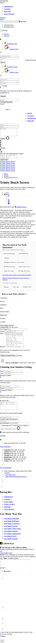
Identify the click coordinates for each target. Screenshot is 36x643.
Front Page (8, 502)
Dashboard (8, 6)
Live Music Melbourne (12, 533)
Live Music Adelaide (11, 518)
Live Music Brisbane (11, 521)
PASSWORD (5, 423)
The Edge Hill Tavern (24, 271)
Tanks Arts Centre (9, 271)
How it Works (9, 14)
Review (3, 347)
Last (2, 373)
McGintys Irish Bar (9, 266)
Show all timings (5, 446)
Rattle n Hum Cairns (24, 266)
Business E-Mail (18, 379)
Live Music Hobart (11, 531)
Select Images (4, 325)
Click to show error (6, 553)
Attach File (5, 400)
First (2, 371)
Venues (6, 176)
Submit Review (21, 207)
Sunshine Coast (27, 287)
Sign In (6, 34)
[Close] (1, 152)
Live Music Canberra (12, 523)
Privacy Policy (9, 504)
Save (7, 193)
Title (2, 333)
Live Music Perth (10, 536)
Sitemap (7, 507)
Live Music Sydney (11, 539)
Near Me (7, 11)
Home (29, 113)
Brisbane (6, 287)
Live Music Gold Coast (12, 528)
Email (2, 331)
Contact (7, 9)
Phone (2, 388)
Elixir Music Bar (23, 253)
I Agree (4, 86)
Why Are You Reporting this (12, 153)
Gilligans (6, 258)
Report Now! (4, 159)
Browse (11, 325)
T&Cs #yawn (9, 509)
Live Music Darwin (11, 526)
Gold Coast (16, 287)
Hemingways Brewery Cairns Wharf (14, 262)
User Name (4, 329)
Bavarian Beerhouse (9, 253)
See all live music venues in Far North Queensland (16, 275)
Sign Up (6, 36)
